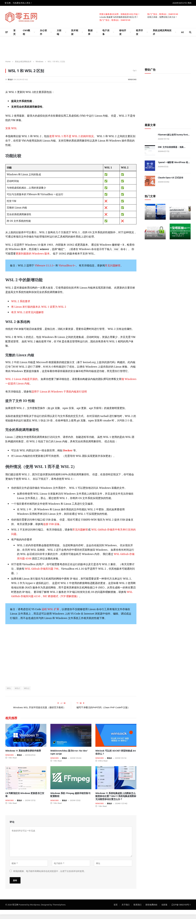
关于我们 (126, 904)
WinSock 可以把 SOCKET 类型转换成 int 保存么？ (115, 752)
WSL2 (26, 688)
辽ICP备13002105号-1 (181, 904)
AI (182, 32)
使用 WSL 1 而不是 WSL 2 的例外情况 (71, 136)
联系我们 (137, 904)
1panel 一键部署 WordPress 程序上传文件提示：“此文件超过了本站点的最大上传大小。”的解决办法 (174, 162)
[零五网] (21, 17)
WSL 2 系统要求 (20, 301)
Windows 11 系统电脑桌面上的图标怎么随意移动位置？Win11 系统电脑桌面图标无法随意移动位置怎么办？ (115, 796)
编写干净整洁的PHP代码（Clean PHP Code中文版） (103, 707)
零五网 (15, 904)
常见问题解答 (113, 265)
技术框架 (74, 32)
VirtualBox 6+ (67, 265)
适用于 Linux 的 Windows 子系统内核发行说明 (59, 391)
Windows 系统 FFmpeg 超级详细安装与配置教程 (70, 795)
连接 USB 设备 (51, 524)
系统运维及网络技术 (162, 32)
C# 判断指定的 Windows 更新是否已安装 (24, 795)
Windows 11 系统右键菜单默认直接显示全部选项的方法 (155, 208)
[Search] (189, 32)
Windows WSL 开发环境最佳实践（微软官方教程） (39, 707)
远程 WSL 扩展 (50, 609)
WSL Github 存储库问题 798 (41, 568)
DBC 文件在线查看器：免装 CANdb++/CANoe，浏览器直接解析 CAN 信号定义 (174, 147)
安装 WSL (11, 128)
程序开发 (139, 32)
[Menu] (6, 32)
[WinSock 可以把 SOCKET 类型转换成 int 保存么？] (115, 735)
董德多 (10, 79)
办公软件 (43, 32)
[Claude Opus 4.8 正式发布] (150, 181)
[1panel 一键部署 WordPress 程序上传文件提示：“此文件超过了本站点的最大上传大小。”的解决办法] (150, 165)
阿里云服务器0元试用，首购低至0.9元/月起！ (120, 14)
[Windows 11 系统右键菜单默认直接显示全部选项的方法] (155, 212)
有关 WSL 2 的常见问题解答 (27, 312)
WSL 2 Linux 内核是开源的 (21, 379)
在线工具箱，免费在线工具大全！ (162, 17)
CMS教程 (26, 32)
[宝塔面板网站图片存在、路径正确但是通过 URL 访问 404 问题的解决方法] (180, 231)
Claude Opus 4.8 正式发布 (170, 177)
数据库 (90, 32)
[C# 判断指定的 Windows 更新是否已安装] (25, 777)
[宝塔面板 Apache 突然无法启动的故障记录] (155, 231)
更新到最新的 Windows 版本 (33, 253)
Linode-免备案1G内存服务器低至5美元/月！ (119, 17)
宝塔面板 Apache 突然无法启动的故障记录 (154, 228)
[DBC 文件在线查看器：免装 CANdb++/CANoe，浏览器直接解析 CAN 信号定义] (150, 150)
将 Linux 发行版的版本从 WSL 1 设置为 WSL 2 (38, 306)
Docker (68, 450)
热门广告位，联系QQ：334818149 (162, 14)
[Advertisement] (98, 48)
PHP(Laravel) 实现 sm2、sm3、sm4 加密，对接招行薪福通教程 (179, 208)
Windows (132, 79)
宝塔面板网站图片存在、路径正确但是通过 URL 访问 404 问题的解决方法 (179, 228)
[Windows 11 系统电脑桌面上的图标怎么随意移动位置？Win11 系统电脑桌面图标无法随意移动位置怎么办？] (115, 777)
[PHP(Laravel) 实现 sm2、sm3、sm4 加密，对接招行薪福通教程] (180, 212)
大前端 (59, 32)
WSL (9, 688)
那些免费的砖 (151, 904)
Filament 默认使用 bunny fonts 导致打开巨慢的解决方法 (173, 134)
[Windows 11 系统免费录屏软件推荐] (25, 735)
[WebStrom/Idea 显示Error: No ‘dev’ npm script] (70, 735)
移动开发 (122, 32)
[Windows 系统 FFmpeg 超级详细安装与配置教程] (70, 777)
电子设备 (105, 32)
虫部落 (164, 904)
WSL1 (17, 688)
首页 (14, 32)
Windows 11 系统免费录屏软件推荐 (23, 750)
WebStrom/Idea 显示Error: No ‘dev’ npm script (69, 752)
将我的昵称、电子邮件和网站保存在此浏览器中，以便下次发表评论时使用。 (49, 871)
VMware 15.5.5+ (45, 265)
